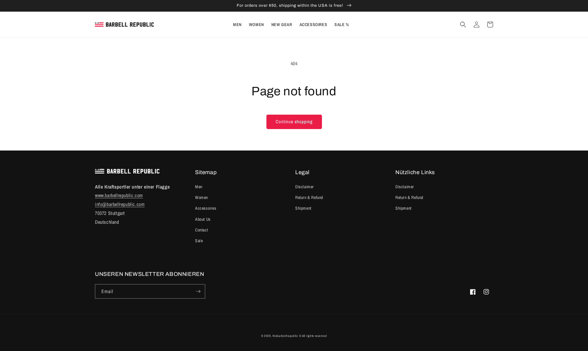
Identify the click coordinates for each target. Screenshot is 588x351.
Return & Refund (309, 197)
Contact (201, 230)
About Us (203, 219)
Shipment (303, 208)
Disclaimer (304, 186)
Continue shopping (294, 121)
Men (198, 186)
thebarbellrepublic (285, 336)
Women (201, 197)
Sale (199, 240)
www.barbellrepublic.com (119, 195)
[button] (463, 24)
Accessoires (206, 208)
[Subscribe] (198, 291)
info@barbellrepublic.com (120, 204)
